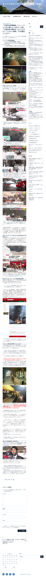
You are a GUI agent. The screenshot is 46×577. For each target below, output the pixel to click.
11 (9, 559)
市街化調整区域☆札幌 (17, 16)
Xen (10, 23)
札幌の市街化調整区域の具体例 (34, 150)
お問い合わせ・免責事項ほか (34, 125)
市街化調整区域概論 (32, 142)
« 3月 (5, 567)
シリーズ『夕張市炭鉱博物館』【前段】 (12, 41)
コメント (4, 493)
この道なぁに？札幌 (6, 16)
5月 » (14, 567)
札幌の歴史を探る (27, 16)
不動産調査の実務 (32, 138)
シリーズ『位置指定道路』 (33, 134)
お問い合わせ (34, 16)
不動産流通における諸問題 (33, 136)
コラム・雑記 (12, 479)
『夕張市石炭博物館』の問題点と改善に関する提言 (14, 45)
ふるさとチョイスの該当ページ (17, 339)
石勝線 (12, 423)
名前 (4, 508)
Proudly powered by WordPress (25, 574)
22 (3, 563)
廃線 (20, 423)
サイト (4, 520)
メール (4, 514)
